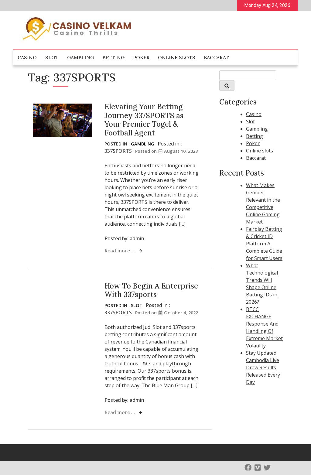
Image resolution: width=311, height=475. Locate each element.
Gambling (80, 57)
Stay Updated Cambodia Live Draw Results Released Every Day (263, 367)
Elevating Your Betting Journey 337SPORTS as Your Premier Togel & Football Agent (143, 120)
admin (137, 238)
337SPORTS (118, 151)
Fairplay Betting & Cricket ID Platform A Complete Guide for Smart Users (264, 243)
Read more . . (120, 251)
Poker (141, 57)
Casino (27, 57)
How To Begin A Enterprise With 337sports (151, 290)
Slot (52, 57)
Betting (113, 57)
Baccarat (216, 57)
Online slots (176, 57)
